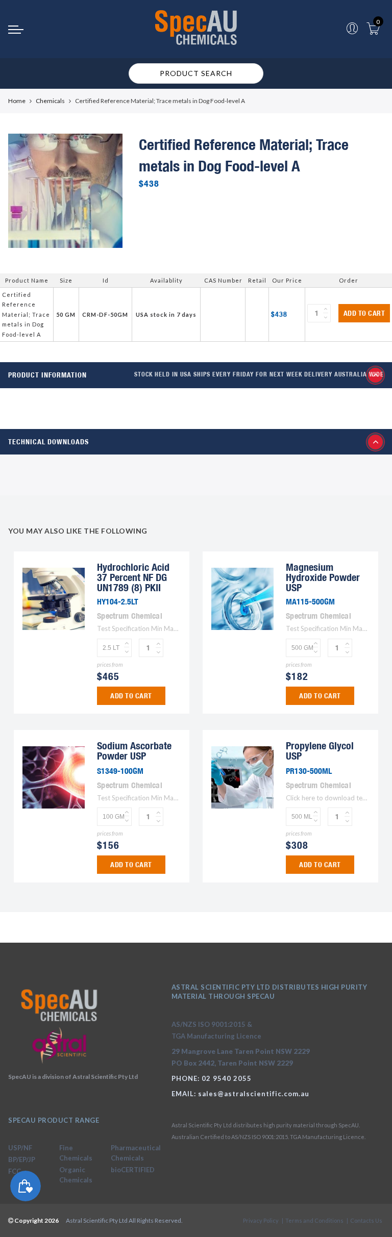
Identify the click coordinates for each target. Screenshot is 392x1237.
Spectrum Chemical (129, 616)
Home (17, 101)
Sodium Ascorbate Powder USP (134, 750)
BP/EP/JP (21, 1159)
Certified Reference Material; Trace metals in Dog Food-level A (26, 314)
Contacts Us (366, 1220)
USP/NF (20, 1148)
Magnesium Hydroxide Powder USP (323, 577)
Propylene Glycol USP (320, 750)
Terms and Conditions (314, 1220)
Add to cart (364, 313)
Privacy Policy (261, 1220)
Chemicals (50, 101)
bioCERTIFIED (133, 1170)
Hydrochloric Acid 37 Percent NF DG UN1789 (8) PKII (133, 577)
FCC (14, 1171)
